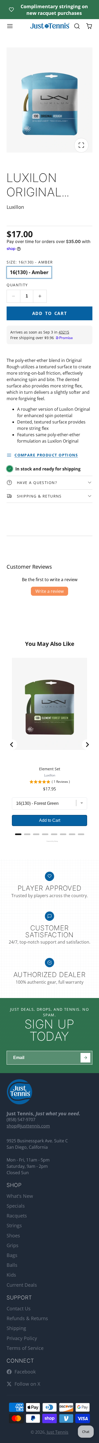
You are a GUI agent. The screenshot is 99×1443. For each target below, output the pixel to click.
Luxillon (49, 775)
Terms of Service (25, 1348)
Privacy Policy (22, 1338)
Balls (12, 1265)
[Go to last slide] (12, 744)
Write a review (49, 591)
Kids (11, 1275)
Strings (14, 1225)
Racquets (17, 1215)
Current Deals (22, 1285)
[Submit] (85, 1058)
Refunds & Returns (27, 1318)
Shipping (16, 1328)
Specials (16, 1206)
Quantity (17, 284)
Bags (12, 1255)
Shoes (13, 1235)
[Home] (49, 26)
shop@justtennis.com (28, 1126)
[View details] (19, 1092)
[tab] (18, 834)
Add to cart (49, 313)
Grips (12, 1245)
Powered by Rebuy (49, 841)
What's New (20, 1196)
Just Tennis (57, 1432)
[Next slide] (87, 744)
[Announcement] (49, 9)
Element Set (49, 769)
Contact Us (19, 1308)
